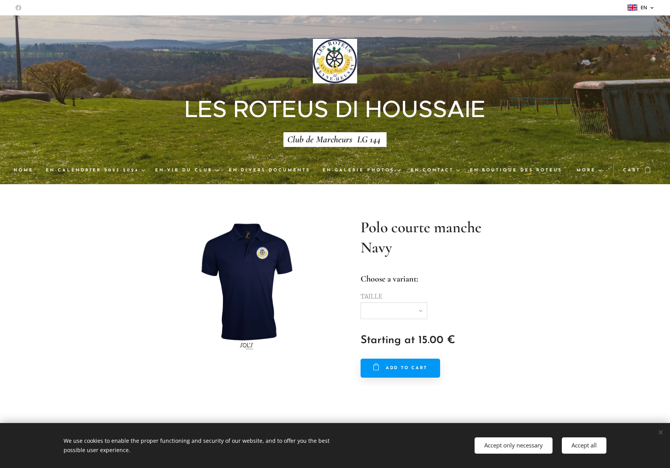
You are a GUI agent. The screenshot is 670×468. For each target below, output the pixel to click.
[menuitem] (27, 170)
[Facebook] (18, 7)
